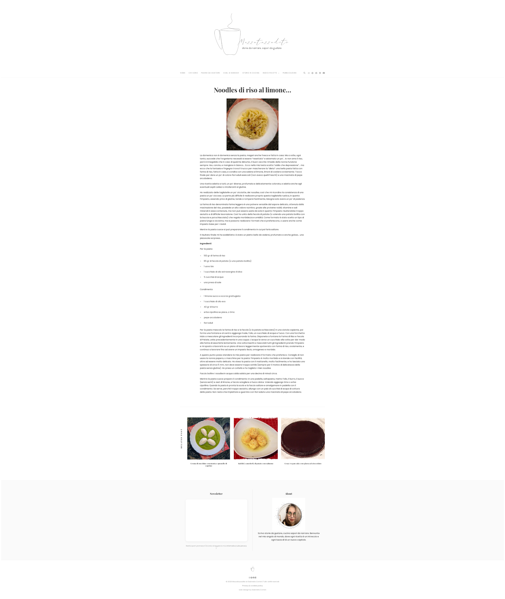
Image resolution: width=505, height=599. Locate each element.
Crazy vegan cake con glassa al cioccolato (302, 463)
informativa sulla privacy (236, 546)
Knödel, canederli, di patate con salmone (255, 463)
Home (182, 73)
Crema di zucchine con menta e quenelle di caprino (208, 464)
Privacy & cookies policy (252, 586)
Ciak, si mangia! (231, 73)
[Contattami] (324, 73)
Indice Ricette (270, 73)
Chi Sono (193, 73)
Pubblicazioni (290, 73)
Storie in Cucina (251, 73)
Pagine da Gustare (210, 73)
